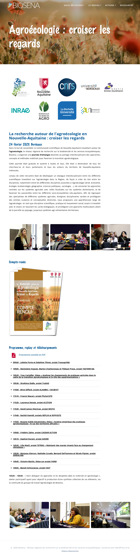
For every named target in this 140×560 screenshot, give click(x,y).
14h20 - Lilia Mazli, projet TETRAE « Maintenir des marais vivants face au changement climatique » (53, 446)
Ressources (126, 5)
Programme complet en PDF (32, 354)
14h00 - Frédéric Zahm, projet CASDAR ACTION (35, 432)
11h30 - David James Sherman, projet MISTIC (34, 409)
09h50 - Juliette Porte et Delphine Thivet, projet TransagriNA (41, 362)
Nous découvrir (73, 5)
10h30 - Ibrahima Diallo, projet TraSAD (31, 383)
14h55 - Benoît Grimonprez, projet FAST (31, 468)
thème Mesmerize (70, 551)
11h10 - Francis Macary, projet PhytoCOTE (32, 396)
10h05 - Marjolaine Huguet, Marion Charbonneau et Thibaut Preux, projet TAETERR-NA (53, 369)
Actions (109, 5)
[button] (54, 362)
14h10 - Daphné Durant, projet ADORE (31, 439)
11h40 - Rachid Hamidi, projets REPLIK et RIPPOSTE (37, 415)
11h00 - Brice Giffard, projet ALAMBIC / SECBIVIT (36, 389)
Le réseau (94, 5)
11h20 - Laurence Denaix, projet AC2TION (32, 402)
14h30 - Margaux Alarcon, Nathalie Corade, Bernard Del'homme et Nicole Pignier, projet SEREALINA (54, 454)
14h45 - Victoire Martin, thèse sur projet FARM (35, 461)
